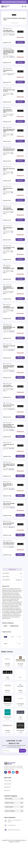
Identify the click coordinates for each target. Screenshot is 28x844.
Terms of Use (7, 783)
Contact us (7, 790)
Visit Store (13, 569)
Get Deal (20, 62)
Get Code (20, 42)
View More (10, 74)
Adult (5, 626)
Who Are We (7, 787)
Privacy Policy (7, 780)
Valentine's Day (13, 626)
